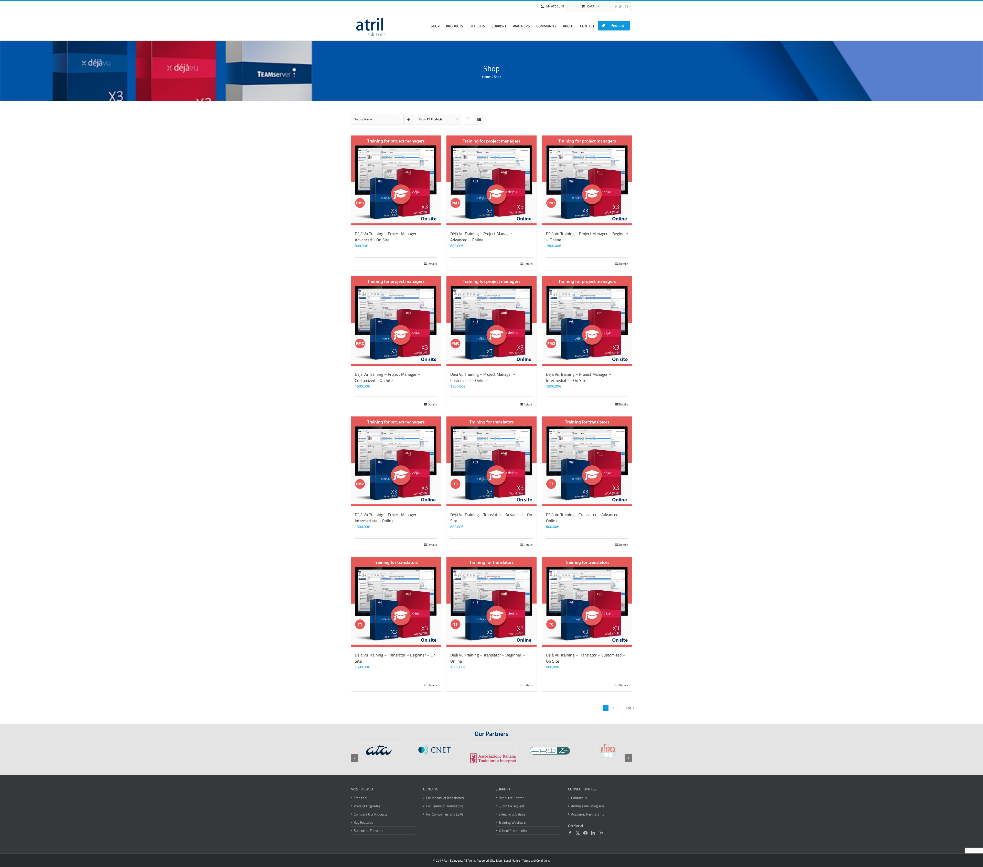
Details (432, 264)
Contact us (579, 797)
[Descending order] (408, 119)
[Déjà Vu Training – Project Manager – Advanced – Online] (491, 180)
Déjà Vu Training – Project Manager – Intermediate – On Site (578, 377)
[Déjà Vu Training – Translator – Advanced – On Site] (491, 461)
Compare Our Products (371, 814)
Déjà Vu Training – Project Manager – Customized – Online (483, 377)
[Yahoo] (601, 833)
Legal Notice (512, 860)
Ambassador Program (587, 806)
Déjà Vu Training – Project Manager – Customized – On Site (387, 377)
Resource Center (511, 797)
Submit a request (511, 806)
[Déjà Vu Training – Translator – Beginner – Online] (491, 602)
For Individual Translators (445, 797)
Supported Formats (368, 830)
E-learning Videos (512, 814)
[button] (354, 758)
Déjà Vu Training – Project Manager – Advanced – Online (483, 237)
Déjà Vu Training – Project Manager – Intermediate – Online (387, 517)
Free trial (360, 797)
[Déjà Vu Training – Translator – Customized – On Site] (587, 602)
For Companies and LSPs (445, 814)
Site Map (496, 860)
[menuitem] (616, 25)
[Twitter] (578, 833)
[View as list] (479, 119)
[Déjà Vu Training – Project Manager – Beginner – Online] (587, 180)
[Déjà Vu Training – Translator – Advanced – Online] (587, 461)
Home (486, 76)
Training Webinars (512, 822)
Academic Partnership (587, 814)
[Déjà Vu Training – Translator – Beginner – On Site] (396, 602)
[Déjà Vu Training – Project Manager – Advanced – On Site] (396, 180)
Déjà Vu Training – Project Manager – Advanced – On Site (387, 237)
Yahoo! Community (513, 830)
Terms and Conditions (536, 860)
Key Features (363, 822)
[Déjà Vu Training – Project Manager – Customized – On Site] (396, 321)
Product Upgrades (367, 806)
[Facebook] (570, 833)
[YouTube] (585, 833)
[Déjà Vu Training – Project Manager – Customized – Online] (491, 321)
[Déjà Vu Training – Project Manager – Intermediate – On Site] (587, 321)
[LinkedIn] (593, 833)
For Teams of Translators (445, 806)
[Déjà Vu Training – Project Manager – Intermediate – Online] (396, 461)
